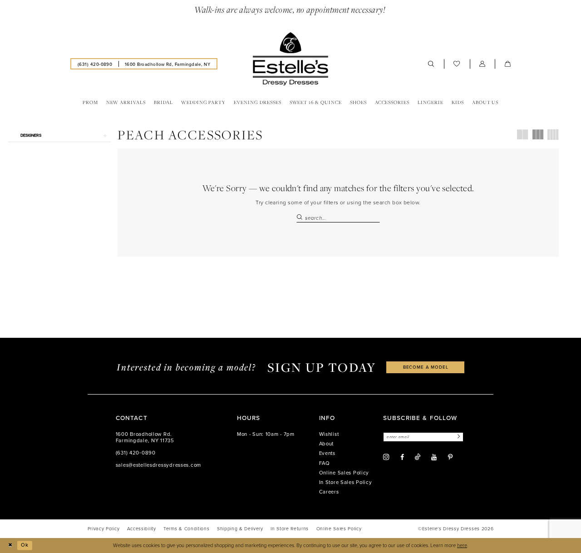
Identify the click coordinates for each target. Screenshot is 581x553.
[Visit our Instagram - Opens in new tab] (386, 457)
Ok (25, 544)
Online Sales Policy (344, 472)
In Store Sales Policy (345, 482)
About (326, 443)
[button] (482, 64)
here (462, 545)
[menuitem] (94, 63)
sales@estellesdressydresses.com (158, 465)
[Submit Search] (300, 217)
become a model (425, 367)
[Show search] (431, 64)
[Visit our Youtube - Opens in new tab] (434, 457)
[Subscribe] (457, 437)
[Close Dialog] (10, 545)
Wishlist (329, 434)
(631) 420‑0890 (136, 452)
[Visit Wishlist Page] (457, 64)
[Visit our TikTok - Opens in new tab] (417, 457)
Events (327, 453)
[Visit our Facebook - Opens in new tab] (402, 457)
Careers (329, 491)
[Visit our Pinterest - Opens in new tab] (450, 457)
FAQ (324, 463)
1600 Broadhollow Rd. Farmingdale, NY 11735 (145, 437)
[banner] (290, 59)
